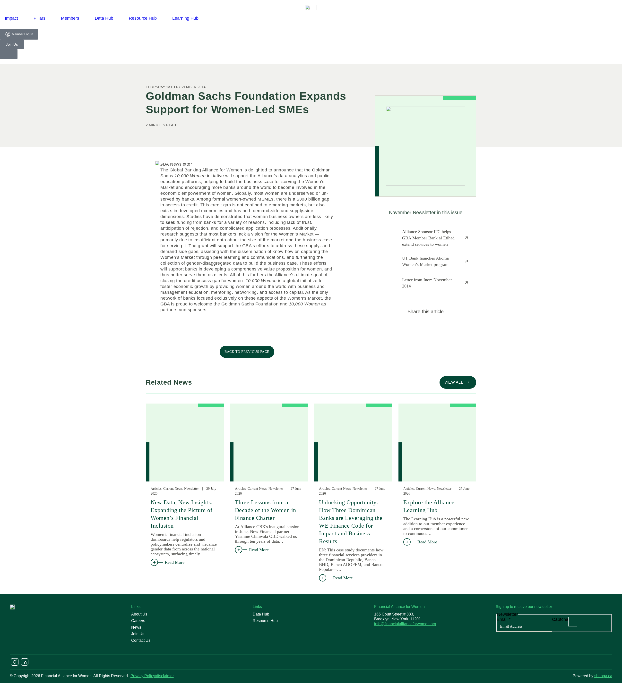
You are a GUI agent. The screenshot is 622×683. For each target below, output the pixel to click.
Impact (11, 18)
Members (70, 18)
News (136, 627)
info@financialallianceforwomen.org (405, 624)
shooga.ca (603, 676)
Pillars (39, 18)
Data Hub (104, 18)
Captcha (560, 619)
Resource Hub (143, 18)
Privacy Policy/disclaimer (152, 676)
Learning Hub (185, 18)
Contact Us (140, 640)
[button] (408, 326)
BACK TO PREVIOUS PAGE (247, 352)
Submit (572, 621)
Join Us (137, 634)
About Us (139, 614)
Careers (138, 621)
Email (503, 619)
